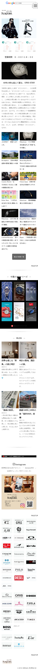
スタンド (17, 626)
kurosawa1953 (29, 468)
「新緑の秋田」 (8, 410)
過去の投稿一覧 (19, 257)
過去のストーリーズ (20, 326)
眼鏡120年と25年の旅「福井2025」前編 (27, 414)
